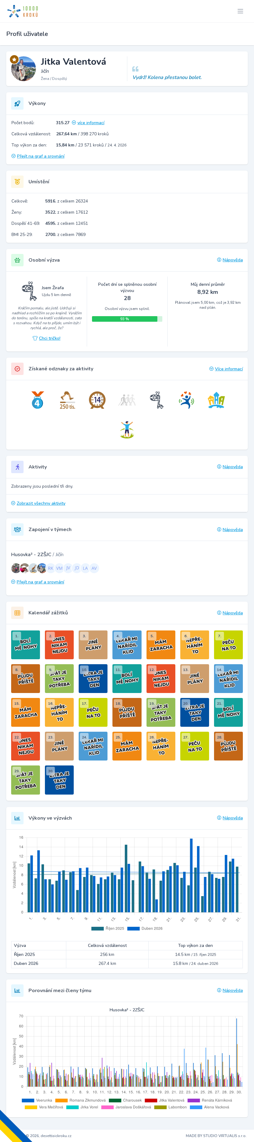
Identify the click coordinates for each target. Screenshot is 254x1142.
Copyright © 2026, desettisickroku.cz (39, 1135)
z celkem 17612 (66, 212)
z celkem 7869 (65, 235)
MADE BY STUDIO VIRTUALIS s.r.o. (216, 1135)
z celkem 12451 (66, 223)
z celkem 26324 (66, 201)
